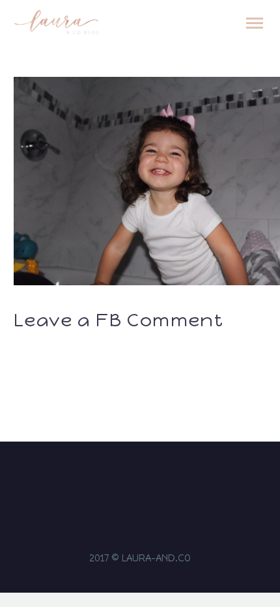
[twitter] (148, 480)
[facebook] (131, 480)
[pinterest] (165, 480)
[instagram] (114, 480)
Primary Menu (254, 23)
